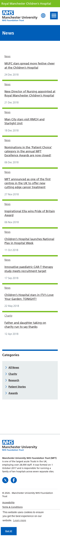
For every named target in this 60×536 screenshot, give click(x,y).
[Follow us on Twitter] (5, 480)
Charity (8, 315)
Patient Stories (17, 386)
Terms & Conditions (12, 507)
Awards (13, 393)
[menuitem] (30, 502)
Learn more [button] (19, 520)
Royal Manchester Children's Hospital (19, 16)
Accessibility (8, 502)
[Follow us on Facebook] (14, 480)
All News (13, 367)
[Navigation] (54, 15)
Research (13, 380)
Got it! (8, 531)
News (7, 56)
